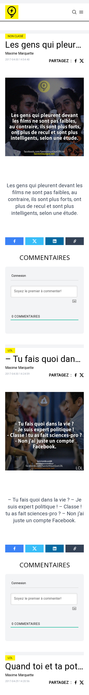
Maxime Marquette (19, 53)
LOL (10, 350)
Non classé (15, 36)
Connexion (18, 275)
